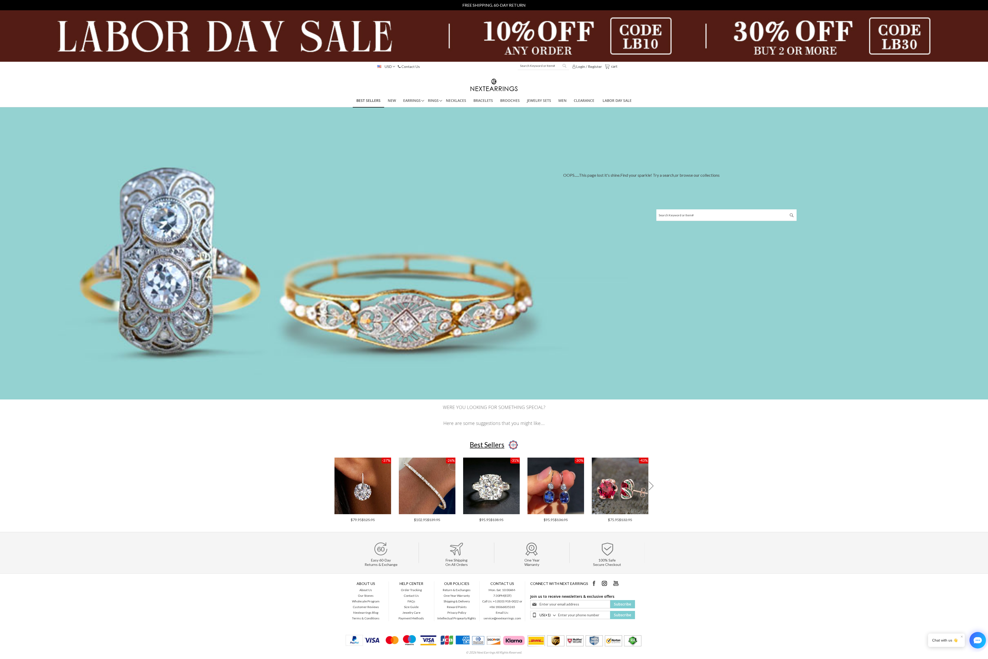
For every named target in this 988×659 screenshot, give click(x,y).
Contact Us (410, 66)
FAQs (411, 601)
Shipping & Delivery (457, 601)
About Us (365, 590)
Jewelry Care (411, 613)
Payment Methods (411, 618)
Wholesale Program (366, 601)
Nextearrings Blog (365, 613)
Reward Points (457, 607)
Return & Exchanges (457, 590)
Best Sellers (487, 445)
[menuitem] (368, 101)
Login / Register (589, 66)
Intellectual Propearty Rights (456, 618)
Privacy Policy (456, 613)
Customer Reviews (366, 607)
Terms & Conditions (366, 618)
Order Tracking (411, 590)
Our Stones (366, 596)
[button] (384, 67)
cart (614, 66)
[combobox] (543, 66)
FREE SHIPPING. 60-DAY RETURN (494, 5)
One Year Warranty (457, 596)
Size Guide (411, 607)
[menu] (494, 101)
